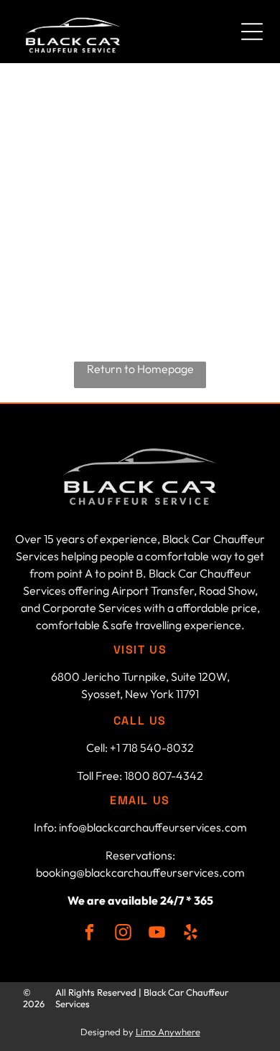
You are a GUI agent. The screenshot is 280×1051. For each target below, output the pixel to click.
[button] (252, 31)
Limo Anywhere (168, 1031)
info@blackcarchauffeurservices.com (153, 827)
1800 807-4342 (163, 775)
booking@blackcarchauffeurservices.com (140, 872)
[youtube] (156, 934)
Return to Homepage (140, 369)
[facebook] (89, 934)
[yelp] (190, 934)
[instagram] (123, 934)
